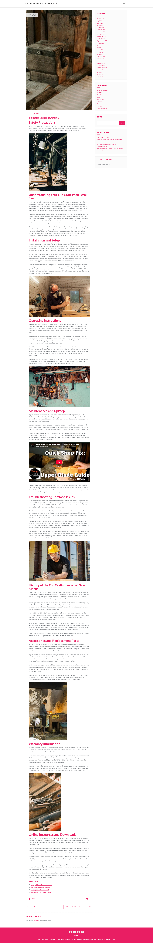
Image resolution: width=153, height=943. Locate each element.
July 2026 (99, 21)
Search (100, 117)
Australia (99, 93)
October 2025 (101, 38)
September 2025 (102, 41)
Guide (98, 97)
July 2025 (99, 45)
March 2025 (100, 54)
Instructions (100, 99)
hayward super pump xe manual (106, 144)
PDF (98, 104)
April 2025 (100, 52)
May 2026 (100, 23)
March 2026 (100, 27)
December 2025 (101, 34)
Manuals (99, 101)
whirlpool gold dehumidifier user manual (77, 907)
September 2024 (102, 68)
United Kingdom (102, 108)
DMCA (76, 935)
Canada (99, 95)
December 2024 (101, 61)
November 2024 (101, 63)
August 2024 (100, 70)
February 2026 (101, 30)
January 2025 (101, 59)
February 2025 (101, 56)
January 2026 (101, 32)
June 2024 (100, 74)
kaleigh (33, 899)
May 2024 (100, 76)
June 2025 (100, 47)
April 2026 (100, 25)
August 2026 (100, 18)
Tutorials (99, 106)
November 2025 (101, 36)
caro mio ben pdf (102, 146)
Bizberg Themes (110, 939)
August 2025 (100, 43)
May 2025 (100, 50)
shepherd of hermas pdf (36, 907)
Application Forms (102, 90)
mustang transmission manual (40, 890)
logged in (36, 920)
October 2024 (101, 65)
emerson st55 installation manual (40, 887)
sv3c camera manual (103, 137)
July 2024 (99, 72)
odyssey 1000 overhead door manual (41, 885)
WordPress (93, 939)
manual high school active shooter (41, 892)
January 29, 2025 (34, 114)
